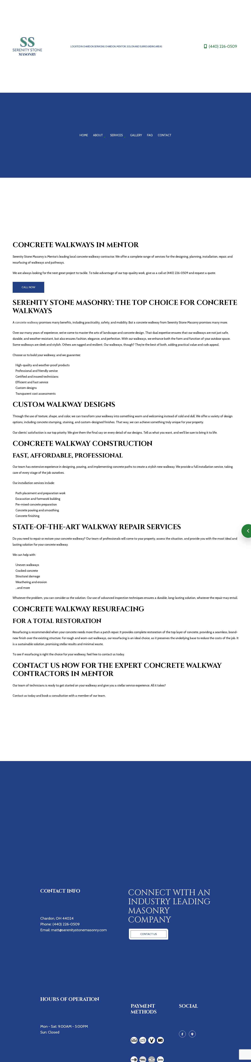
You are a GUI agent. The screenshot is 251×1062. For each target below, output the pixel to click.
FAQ (150, 135)
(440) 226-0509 (223, 46)
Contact (164, 135)
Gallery (136, 135)
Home (84, 135)
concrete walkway (27, 322)
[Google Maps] (192, 1034)
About (98, 135)
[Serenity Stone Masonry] (32, 46)
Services (116, 135)
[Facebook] (182, 1034)
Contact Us (148, 934)
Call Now (28, 287)
